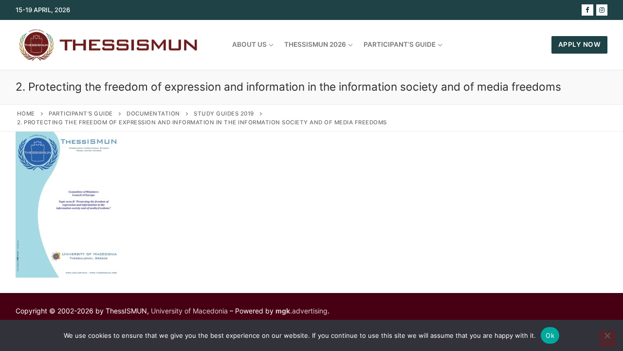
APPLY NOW (579, 44)
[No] (607, 339)
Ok (550, 335)
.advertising (301, 311)
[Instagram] (601, 10)
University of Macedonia (189, 311)
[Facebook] (587, 10)
